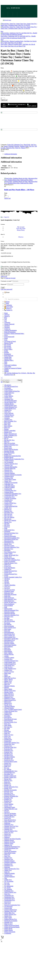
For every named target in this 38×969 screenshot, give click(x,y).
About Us (7, 316)
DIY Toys (7, 525)
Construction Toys (9, 497)
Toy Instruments (8, 886)
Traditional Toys (8, 891)
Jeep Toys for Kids (9, 621)
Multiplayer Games (9, 698)
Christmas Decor (9, 476)
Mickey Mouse (8, 679)
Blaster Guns (7, 446)
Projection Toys (8, 750)
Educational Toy (8, 541)
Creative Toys (8, 504)
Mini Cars (7, 684)
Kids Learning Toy (9, 635)
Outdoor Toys (8, 714)
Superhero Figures (9, 861)
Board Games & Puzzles (11, 449)
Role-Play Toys (8, 793)
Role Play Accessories (10, 790)
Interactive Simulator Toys (11, 615)
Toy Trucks (7, 887)
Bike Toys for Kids (9, 443)
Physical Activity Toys (10, 722)
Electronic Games (9, 545)
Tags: (2, 146)
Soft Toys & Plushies (10, 813)
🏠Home (6, 301)
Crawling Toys (8, 500)
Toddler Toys (8, 879)
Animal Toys (7, 410)
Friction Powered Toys (10, 571)
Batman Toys (8, 432)
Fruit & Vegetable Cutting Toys (13, 577)
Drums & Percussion (10, 536)
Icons (5, 340)
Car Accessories (8, 462)
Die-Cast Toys (8, 515)
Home (6, 313)
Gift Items (7, 578)
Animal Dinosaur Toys (10, 407)
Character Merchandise (10, 467)
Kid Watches (7, 624)
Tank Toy (7, 872)
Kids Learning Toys (9, 637)
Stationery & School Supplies (12, 839)
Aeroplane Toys (8, 399)
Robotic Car (7, 785)
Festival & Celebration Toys (15, 144)
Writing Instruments (9, 931)
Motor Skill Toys (9, 694)
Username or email (6, 281)
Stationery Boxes (9, 840)
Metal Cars (7, 676)
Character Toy (8, 470)
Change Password (9, 324)
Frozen (6, 575)
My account (7, 344)
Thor (5, 878)
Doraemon (7, 531)
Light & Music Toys (10, 662)
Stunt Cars (7, 854)
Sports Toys (7, 835)
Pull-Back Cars (8, 758)
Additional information (10, 154)
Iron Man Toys (8, 619)
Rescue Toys (7, 779)
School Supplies (8, 804)
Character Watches (9, 473)
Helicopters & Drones (10, 594)
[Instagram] (15, 14)
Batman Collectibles (9, 430)
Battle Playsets (8, 437)
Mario (6, 675)
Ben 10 (6, 438)
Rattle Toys (7, 766)
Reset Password (8, 355)
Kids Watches (8, 651)
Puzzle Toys (7, 763)
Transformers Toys (9, 898)
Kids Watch (7, 649)
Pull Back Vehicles (9, 757)
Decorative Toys (8, 512)
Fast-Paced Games (9, 558)
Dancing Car (7, 509)
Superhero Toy (8, 864)
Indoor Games (8, 608)
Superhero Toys (8, 865)
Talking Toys (8, 870)
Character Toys (8, 471)
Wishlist (6, 370)
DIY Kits (6, 523)
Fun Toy (31, 146)
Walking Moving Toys (10, 919)
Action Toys (7, 394)
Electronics (7, 550)
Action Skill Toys (9, 393)
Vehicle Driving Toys (10, 914)
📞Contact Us (8, 310)
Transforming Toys (9, 900)
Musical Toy (7, 701)
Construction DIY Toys (10, 495)
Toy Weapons (8, 889)
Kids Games (7, 629)
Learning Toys (8, 659)
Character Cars (8, 465)
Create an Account (10, 278)
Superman (7, 867)
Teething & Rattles (9, 873)
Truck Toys (7, 903)
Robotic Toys (8, 788)
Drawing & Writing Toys (11, 533)
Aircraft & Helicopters (10, 400)
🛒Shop (6, 303)
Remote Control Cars (10, 775)
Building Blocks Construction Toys (14, 459)
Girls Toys (7, 586)
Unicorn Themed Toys (10, 909)
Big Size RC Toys (9, 440)
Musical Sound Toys (10, 700)
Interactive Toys (8, 616)
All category (7, 385)
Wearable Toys (8, 922)
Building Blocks (8, 457)
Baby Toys (7, 424)
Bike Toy (6, 441)
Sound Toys (7, 818)
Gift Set (6, 580)
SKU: (27, 148)
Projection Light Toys (10, 747)
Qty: (5, 195)
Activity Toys (8, 397)
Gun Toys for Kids (9, 590)
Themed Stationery (9, 876)
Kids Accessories (9, 626)
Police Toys (7, 738)
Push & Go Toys (9, 760)
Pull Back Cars (8, 753)
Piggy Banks (7, 725)
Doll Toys (7, 526)
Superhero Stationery (10, 862)
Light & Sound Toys (10, 664)
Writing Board (8, 928)
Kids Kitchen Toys (9, 634)
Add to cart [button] (7, 198)
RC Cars (6, 768)
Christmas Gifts (8, 478)
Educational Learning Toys (11, 538)
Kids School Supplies (10, 645)
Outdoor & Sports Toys (10, 711)
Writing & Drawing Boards (11, 927)
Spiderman (7, 823)
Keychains (7, 623)
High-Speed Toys (9, 601)
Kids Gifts (7, 630)
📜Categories (8, 305)
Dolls (5, 528)
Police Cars (7, 736)
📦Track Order (8, 306)
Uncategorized (8, 906)
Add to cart (4, 100)
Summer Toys (8, 857)
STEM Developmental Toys (12, 846)
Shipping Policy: (9, 360)
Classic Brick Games (10, 479)
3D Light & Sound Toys (11, 386)
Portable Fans (8, 739)
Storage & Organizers (10, 851)
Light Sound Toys (9, 665)
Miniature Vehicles (9, 686)
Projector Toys (8, 752)
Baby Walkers (8, 426)
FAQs (6, 335)
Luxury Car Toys (9, 671)
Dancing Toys (8, 511)
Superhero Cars (8, 859)
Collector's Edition (9, 487)
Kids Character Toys (10, 627)
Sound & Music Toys (10, 815)
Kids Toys (7, 648)
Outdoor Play (8, 712)
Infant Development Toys (11, 610)
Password (4, 284)
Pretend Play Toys (9, 744)
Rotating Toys (8, 801)
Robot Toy (7, 782)
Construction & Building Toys (12, 493)
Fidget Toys (7, 564)
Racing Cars (7, 764)
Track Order (7, 366)
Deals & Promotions (10, 332)
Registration (7, 354)
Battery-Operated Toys (10, 435)
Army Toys (7, 411)
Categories (7, 322)
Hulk (5, 607)
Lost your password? (6, 289)
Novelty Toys (8, 705)
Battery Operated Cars (10, 434)
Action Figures (8, 389)
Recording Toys (8, 774)
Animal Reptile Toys (10, 408)
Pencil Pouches (8, 720)
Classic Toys (7, 481)
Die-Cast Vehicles (9, 517)
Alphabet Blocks (9, 404)
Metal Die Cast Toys (10, 678)
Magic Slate (7, 673)
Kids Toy (17, 148)
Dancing (16, 146)
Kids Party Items (9, 642)
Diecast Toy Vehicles (10, 520)
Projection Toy (8, 749)
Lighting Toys (8, 670)
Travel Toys (7, 902)
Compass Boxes (8, 492)
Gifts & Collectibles (9, 585)
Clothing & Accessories (10, 482)
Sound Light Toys (9, 816)
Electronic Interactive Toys (11, 547)
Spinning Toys (8, 829)
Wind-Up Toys (8, 924)
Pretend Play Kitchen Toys (11, 742)
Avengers (7, 418)
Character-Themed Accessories (13, 474)
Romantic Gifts (8, 798)
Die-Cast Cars (8, 514)
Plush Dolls (27, 144)
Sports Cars (7, 834)
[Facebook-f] (5, 14)
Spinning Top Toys (9, 827)
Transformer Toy (9, 895)
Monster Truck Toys (10, 690)
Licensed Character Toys (11, 660)
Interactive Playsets (9, 613)
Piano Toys (7, 723)
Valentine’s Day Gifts (10, 911)
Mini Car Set (7, 683)
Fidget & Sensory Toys (10, 563)
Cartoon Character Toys (11, 463)
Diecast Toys (7, 522)
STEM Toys (7, 850)
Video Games (8, 917)
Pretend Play (7, 741)
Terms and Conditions (10, 365)
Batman (6, 429)
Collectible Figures (9, 486)
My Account (7, 347)
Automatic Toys (8, 416)
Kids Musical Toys (9, 640)
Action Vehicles (8, 396)
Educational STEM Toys (11, 539)
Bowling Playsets (9, 451)
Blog (5, 318)
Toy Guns (7, 884)
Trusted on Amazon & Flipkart (12, 368)
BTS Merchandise (9, 452)
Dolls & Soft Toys (9, 530)
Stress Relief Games (9, 853)
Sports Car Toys (8, 832)
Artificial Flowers (9, 415)
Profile (6, 351)
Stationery (7, 837)
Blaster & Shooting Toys (11, 445)
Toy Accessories (8, 881)
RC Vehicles (7, 769)
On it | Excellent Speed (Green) (13, 709)
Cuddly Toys (7, 508)
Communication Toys (10, 490)
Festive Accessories (9, 561)
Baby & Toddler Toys (10, 421)
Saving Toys (7, 802)
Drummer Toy (8, 534)
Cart (5, 319)
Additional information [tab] (11, 158)
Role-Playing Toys (9, 794)
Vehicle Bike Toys (9, 913)
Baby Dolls (7, 422)
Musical (23, 148)
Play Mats (7, 728)
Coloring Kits (8, 489)
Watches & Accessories (10, 920)
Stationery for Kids (9, 842)
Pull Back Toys (8, 755)
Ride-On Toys (8, 780)
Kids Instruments (9, 632)
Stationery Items (8, 843)
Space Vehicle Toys (9, 821)
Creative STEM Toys (10, 503)
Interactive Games (9, 612)
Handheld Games (9, 591)
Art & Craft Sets (8, 413)
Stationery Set (8, 845)
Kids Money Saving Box (11, 638)
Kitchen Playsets (9, 654)
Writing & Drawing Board (11, 925)
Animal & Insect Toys (10, 405)
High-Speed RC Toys (10, 599)
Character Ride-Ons (9, 468)
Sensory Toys (8, 805)
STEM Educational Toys (11, 848)
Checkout (7, 325)
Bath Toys (7, 427)
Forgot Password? (9, 336)
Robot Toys (7, 783)
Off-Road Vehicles (9, 706)
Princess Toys (8, 746)
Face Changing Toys (10, 552)
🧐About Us (7, 308)
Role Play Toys (8, 791)
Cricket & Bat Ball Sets (10, 506)
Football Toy (7, 569)
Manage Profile (8, 343)
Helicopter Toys (8, 593)
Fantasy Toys (8, 556)
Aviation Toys (8, 419)
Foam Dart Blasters (9, 567)
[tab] (20, 154)
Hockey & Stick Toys (10, 602)
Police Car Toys (8, 735)
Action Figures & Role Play (12, 391)
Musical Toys (8, 703)
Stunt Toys (7, 856)
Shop (5, 362)
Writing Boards (8, 930)
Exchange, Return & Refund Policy (14, 333)
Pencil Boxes (8, 717)
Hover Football (8, 605)
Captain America (9, 460)
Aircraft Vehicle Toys (10, 402)
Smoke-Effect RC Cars (10, 809)
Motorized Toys (8, 697)
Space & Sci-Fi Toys (10, 820)
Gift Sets (6, 582)
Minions (6, 687)
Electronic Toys (8, 549)
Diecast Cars (7, 519)
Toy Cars (6, 883)
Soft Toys (33, 144)
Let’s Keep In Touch (10, 341)
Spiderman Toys (8, 824)
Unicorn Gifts (8, 908)
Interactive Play (10, 148)
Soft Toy (6, 810)
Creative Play (8, 501)
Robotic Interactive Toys (11, 787)
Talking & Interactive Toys (11, 868)
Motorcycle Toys (9, 695)
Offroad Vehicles (9, 708)
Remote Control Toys (10, 777)
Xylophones (7, 933)
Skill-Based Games (9, 807)
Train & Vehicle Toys (10, 892)
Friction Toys (8, 572)
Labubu (6, 656)
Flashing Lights (24, 146)
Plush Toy (7, 733)
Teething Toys (8, 875)
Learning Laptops (9, 657)
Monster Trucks (8, 692)
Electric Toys (8, 544)
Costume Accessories (10, 498)
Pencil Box (7, 716)
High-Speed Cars (9, 597)
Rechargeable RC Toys (10, 771)
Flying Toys (7, 566)
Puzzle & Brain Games (10, 761)
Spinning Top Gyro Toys (11, 826)
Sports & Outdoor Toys (10, 831)
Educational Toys (9, 542)
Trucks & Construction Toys (12, 905)
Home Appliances (9, 604)
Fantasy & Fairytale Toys (11, 555)
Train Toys (7, 894)
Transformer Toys (9, 897)
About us (6, 314)
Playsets (6, 730)
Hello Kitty (7, 596)
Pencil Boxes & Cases (10, 719)
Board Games (8, 448)
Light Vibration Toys (10, 668)
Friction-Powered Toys (10, 574)
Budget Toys (7, 454)
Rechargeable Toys (9, 772)
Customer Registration (10, 330)
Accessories (7, 388)
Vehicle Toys (7, 916)
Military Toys (8, 681)
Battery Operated (9, 146)
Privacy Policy (8, 349)
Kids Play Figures (9, 643)
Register (6, 352)
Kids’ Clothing (8, 653)
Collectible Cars (8, 484)
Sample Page (7, 357)
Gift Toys (7, 583)
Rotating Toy (8, 799)
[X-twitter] (10, 14)
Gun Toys (7, 588)
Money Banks (8, 689)
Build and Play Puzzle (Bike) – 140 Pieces (19, 190)
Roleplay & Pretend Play (11, 796)
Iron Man (6, 618)
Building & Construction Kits (12, 456)
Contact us (7, 329)
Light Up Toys (8, 667)
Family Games (8, 553)
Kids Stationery (8, 646)
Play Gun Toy (8, 727)
